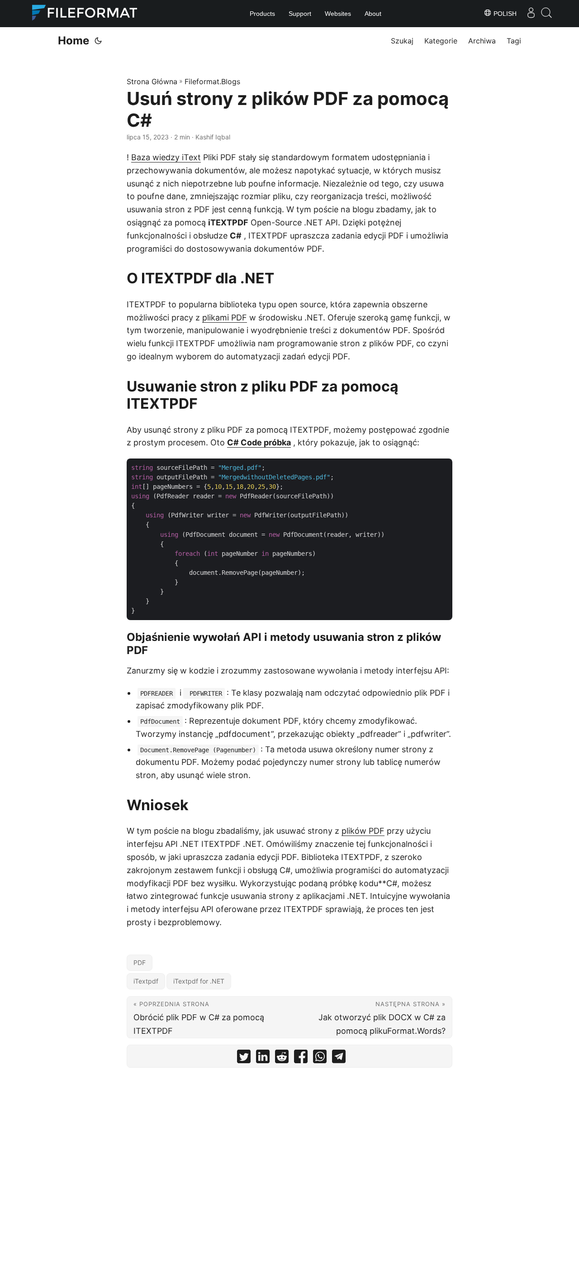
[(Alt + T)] (98, 40)
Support (300, 13)
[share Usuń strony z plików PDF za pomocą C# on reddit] (282, 1058)
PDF (139, 962)
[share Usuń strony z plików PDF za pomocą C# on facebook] (301, 1058)
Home (73, 40)
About (373, 13)
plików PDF (363, 831)
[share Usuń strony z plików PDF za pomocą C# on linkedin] (263, 1058)
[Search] (546, 12)
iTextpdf (145, 981)
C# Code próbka (259, 442)
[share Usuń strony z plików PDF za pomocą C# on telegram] (339, 1058)
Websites (338, 13)
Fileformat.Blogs (212, 81)
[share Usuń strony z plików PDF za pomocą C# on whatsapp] (320, 1058)
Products (262, 13)
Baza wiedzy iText (166, 157)
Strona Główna (152, 81)
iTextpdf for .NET (198, 981)
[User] (531, 12)
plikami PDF (224, 317)
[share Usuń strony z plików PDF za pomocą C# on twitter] (244, 1058)
